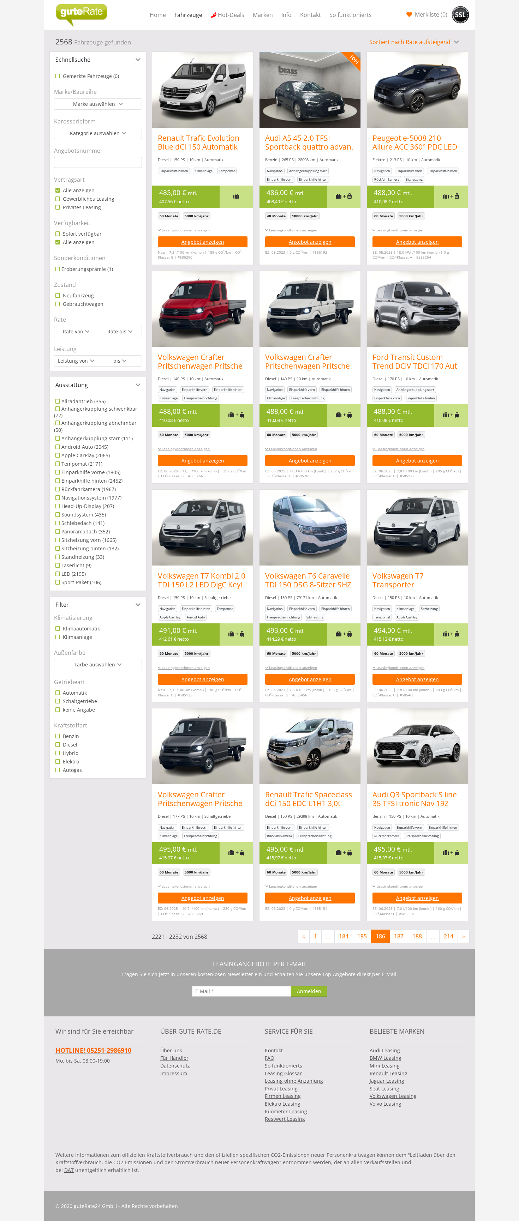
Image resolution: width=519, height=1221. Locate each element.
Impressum (173, 1073)
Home (158, 15)
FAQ (269, 1057)
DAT (69, 1170)
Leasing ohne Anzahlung (294, 1080)
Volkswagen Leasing (393, 1096)
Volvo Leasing (385, 1103)
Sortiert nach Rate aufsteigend (410, 42)
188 (417, 936)
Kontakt (310, 15)
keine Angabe (78, 709)
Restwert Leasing (285, 1119)
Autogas (71, 770)
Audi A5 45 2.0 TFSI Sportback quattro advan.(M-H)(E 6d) (309, 147)
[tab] (98, 59)
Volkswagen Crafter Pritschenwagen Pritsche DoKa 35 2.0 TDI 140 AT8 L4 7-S (200, 370)
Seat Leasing (384, 1088)
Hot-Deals (231, 15)
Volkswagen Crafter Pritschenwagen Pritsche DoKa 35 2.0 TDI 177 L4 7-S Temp (201, 808)
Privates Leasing (81, 207)
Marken (263, 15)
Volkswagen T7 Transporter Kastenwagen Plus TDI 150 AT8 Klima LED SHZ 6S (417, 589)
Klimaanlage (76, 637)
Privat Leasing (281, 1088)
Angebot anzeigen (202, 241)
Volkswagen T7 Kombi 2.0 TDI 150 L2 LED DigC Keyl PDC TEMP (201, 584)
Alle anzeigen (78, 190)
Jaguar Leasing (387, 1080)
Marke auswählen (95, 104)
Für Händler (174, 1057)
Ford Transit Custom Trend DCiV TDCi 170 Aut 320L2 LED (414, 366)
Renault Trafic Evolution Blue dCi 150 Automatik (198, 142)
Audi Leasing (385, 1050)
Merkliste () (430, 14)
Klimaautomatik (80, 628)
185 (362, 936)
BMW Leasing (385, 1057)
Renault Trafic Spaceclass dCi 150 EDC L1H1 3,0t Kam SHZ (308, 803)
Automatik (74, 692)
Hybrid (70, 753)
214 (448, 936)
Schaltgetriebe (79, 701)
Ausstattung (71, 385)
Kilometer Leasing (286, 1111)
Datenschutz (175, 1065)
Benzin (70, 736)
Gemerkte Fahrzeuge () (90, 76)
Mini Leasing (385, 1065)
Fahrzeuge (188, 15)
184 (343, 936)
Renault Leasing (388, 1073)
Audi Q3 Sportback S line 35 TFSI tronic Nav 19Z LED (414, 803)
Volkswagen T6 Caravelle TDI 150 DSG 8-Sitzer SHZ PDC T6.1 (308, 584)
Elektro (70, 761)
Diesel (69, 744)
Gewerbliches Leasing (87, 198)
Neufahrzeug (77, 295)
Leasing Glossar (283, 1073)
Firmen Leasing (283, 1096)
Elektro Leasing (282, 1103)
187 (399, 936)
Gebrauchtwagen (82, 304)
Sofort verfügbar (81, 233)
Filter (62, 605)
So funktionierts (350, 15)
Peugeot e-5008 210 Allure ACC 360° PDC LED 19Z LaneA (414, 147)
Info (286, 15)
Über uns (171, 1050)
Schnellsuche (72, 60)
